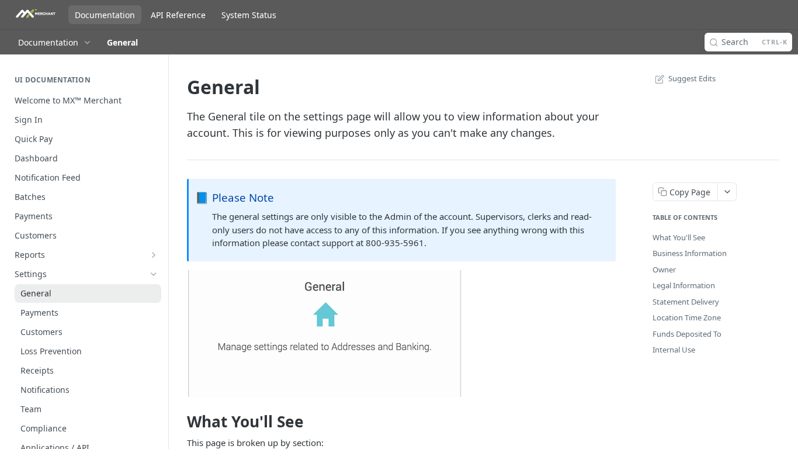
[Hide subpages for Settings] (153, 274)
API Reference (178, 14)
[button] (325, 332)
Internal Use (674, 349)
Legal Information (684, 285)
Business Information (690, 253)
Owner (664, 269)
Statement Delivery (686, 301)
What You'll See (679, 237)
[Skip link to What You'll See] (179, 421)
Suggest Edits (692, 78)
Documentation (105, 14)
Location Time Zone (687, 317)
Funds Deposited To (687, 334)
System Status (248, 14)
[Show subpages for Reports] (153, 255)
